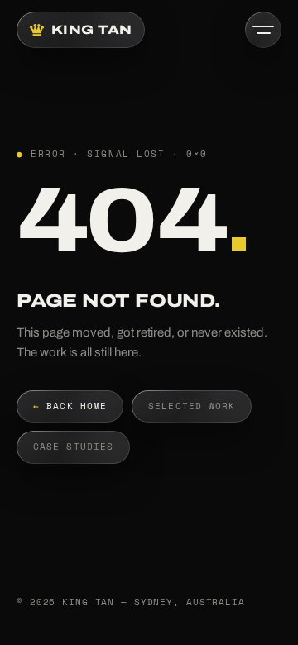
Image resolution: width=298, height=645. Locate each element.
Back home (70, 406)
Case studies (73, 446)
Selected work (191, 406)
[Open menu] (263, 30)
